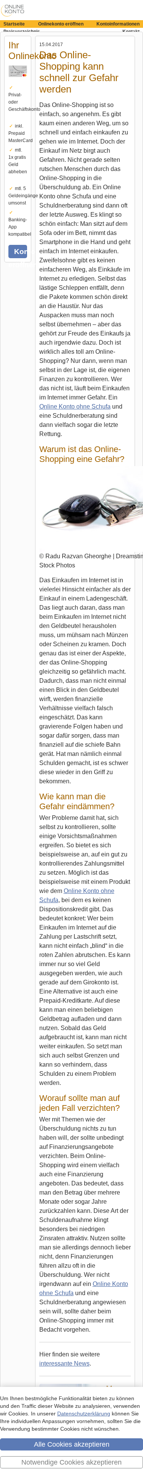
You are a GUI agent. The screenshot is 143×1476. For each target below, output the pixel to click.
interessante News (64, 1363)
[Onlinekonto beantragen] (17, 81)
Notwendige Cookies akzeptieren (71, 1462)
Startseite (14, 24)
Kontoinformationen (118, 24)
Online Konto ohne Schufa (75, 406)
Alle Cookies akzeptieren (71, 1444)
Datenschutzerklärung (83, 1414)
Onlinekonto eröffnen (61, 24)
